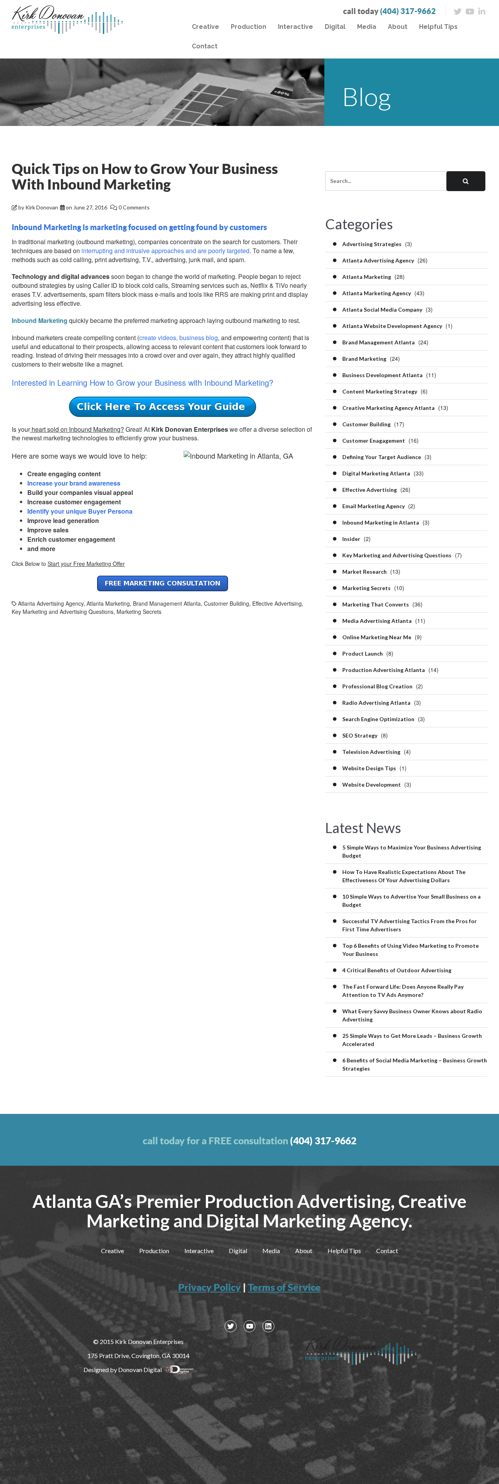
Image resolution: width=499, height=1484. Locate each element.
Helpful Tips (438, 26)
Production (248, 26)
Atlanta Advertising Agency (50, 603)
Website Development (371, 784)
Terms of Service (284, 1287)
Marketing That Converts (375, 604)
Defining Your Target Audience (381, 457)
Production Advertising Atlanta (383, 670)
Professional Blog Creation (377, 686)
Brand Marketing (364, 358)
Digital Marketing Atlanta (376, 473)
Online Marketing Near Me (376, 637)
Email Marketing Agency (373, 506)
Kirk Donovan (41, 207)
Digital (335, 26)
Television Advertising (371, 751)
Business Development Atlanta (382, 375)
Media (366, 26)
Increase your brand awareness (73, 483)
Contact (205, 46)
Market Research (364, 571)
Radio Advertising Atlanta (376, 702)
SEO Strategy (359, 735)
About (397, 26)
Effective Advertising (277, 603)
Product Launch (362, 653)
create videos (157, 337)
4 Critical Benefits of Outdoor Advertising (396, 970)
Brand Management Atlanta (167, 603)
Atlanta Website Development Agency (392, 326)
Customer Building (226, 603)
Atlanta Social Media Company (382, 309)
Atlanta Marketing (108, 603)
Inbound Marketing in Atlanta (380, 522)
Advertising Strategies (372, 244)
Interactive (295, 26)
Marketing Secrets (139, 611)
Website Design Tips (369, 768)
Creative (205, 26)
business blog (198, 337)
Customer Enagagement (373, 440)
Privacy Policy (209, 1287)
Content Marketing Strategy (379, 391)
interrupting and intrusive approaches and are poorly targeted (165, 250)
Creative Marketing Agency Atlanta (388, 407)
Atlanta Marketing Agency (376, 293)
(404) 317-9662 (408, 11)
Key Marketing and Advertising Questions (62, 611)
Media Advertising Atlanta (377, 620)
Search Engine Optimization (378, 719)
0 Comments (134, 207)
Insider (351, 538)
